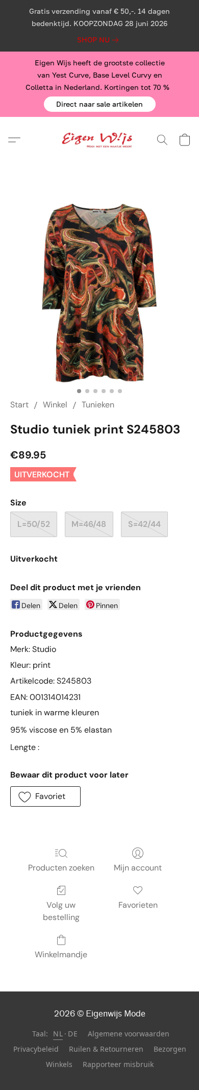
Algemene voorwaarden (128, 1033)
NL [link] (58, 1033)
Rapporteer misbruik (118, 1064)
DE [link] (73, 1033)
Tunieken (98, 404)
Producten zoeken (61, 867)
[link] (99, 40)
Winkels (59, 1064)
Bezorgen (170, 1049)
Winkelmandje (61, 954)
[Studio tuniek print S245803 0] (99, 293)
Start (19, 404)
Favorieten (138, 905)
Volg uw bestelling (61, 911)
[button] (100, 104)
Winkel (55, 404)
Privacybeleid (36, 1049)
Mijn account (138, 867)
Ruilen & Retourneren (106, 1049)
